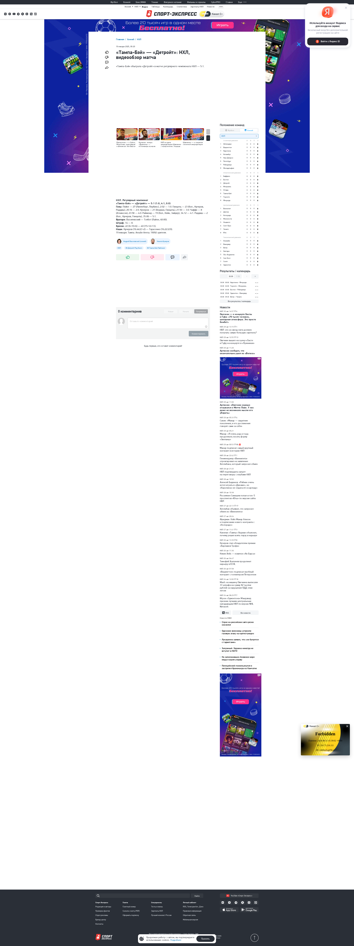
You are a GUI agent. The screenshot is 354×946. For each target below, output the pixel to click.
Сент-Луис (227, 226)
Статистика (182, 6)
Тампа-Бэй (227, 193)
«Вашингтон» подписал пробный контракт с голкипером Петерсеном (238, 573)
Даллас (226, 212)
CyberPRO (215, 2)
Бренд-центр (100, 919)
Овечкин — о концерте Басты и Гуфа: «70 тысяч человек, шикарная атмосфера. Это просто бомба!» (238, 318)
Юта (224, 233)
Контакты (99, 924)
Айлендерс (227, 144)
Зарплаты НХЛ (197, 6)
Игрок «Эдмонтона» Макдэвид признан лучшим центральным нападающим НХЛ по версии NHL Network (236, 602)
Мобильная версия (190, 919)
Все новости (245, 613)
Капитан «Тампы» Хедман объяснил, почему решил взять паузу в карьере (238, 534)
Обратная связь (189, 915)
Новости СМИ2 (226, 618)
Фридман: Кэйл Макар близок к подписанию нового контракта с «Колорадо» (237, 522)
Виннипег (227, 208)
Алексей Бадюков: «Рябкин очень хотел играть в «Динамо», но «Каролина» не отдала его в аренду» (238, 485)
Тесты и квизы (157, 906)
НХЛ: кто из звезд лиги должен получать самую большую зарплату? (238, 331)
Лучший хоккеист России (161, 915)
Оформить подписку (131, 915)
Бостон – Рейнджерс (238, 290)
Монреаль (227, 186)
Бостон (226, 180)
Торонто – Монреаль (238, 286)
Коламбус (227, 154)
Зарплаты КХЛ (157, 911)
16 (237, 579)
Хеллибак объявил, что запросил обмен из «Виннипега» (237, 510)
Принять (205, 938)
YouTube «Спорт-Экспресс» (241, 896)
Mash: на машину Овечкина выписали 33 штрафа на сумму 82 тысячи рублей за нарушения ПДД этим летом (239, 586)
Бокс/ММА (141, 2)
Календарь (168, 6)
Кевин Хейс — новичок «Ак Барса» (237, 553)
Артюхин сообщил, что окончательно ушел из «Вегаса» (237, 352)
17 (237, 506)
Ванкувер (227, 244)
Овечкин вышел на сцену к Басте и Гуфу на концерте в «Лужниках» (237, 341)
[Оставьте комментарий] (168, 321)
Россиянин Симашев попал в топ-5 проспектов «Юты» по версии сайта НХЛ (238, 498)
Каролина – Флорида (238, 282)
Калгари (226, 251)
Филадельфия (228, 168)
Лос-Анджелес (229, 255)
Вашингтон (227, 147)
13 (237, 337)
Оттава (225, 190)
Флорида (226, 200)
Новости (210, 6)
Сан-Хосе (226, 258)
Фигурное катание (173, 2)
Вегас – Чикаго (236, 297)
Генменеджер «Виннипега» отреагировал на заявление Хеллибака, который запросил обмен (239, 461)
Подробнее (175, 940)
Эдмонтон (227, 265)
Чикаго (226, 229)
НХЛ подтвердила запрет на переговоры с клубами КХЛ (235, 473)
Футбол (114, 2)
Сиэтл (225, 261)
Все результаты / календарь (239, 301)
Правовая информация (192, 911)
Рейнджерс (227, 165)
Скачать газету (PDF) (131, 911)
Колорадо (227, 215)
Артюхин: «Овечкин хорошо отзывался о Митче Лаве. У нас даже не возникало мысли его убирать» (237, 408)
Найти (197, 896)
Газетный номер (129, 906)
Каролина (227, 151)
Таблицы (156, 6)
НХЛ (136, 6)
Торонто (226, 197)
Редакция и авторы (103, 906)
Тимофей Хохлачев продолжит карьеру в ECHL (235, 562)
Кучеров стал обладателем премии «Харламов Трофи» (237, 544)
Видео (145, 6)
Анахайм (226, 241)
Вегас (225, 248)
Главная (120, 39)
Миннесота (227, 219)
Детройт (226, 183)
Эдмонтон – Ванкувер (238, 293)
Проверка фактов (102, 911)
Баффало (226, 176)
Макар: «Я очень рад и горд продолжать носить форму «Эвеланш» (234, 436)
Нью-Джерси (228, 158)
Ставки (229, 2)
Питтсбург (227, 161)
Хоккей (126, 2)
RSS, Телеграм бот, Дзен (193, 906)
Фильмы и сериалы (196, 2)
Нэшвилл (226, 222)
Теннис (154, 2)
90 (237, 445)
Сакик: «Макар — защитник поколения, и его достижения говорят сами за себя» (235, 423)
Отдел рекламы (101, 915)
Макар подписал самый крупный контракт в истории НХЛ (236, 449)
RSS (227, 613)
